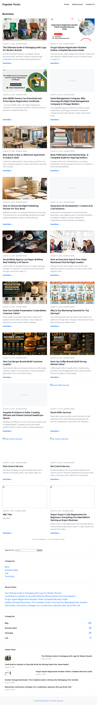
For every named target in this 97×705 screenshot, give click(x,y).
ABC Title (7, 514)
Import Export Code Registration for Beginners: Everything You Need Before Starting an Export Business (70, 517)
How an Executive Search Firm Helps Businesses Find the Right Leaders (69, 261)
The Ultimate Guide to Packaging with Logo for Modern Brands (33, 593)
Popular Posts (11, 4)
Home (66, 4)
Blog (7, 567)
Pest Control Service (13, 466)
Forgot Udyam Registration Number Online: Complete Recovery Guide (69, 49)
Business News (11, 570)
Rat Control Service (60, 466)
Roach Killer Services (61, 412)
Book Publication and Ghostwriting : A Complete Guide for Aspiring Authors (69, 156)
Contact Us (90, 4)
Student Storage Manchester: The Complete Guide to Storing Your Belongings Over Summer (46, 602)
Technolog (9, 576)
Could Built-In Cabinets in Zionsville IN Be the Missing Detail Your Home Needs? (40, 596)
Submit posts (77, 4)
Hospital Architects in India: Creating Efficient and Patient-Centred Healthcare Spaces (23, 415)
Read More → (8, 63)
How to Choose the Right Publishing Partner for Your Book (21, 207)
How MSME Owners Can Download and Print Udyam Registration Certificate (22, 100)
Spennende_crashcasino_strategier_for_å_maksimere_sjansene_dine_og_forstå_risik (42, 605)
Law (6, 573)
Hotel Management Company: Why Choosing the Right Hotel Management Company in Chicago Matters (70, 101)
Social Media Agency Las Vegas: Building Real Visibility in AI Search (23, 261)
